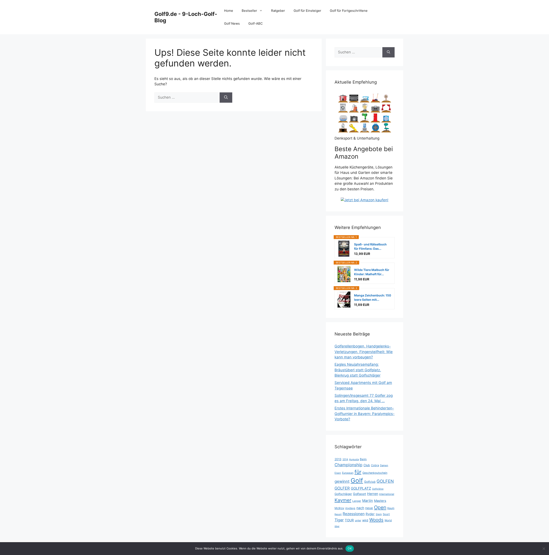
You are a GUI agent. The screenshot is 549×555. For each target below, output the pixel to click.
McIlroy (339, 508)
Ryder (370, 514)
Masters (380, 501)
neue (369, 508)
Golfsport (359, 494)
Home (228, 11)
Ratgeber (278, 11)
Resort (338, 514)
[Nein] (543, 548)
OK (350, 548)
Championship (348, 464)
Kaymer (343, 500)
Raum (390, 508)
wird (365, 520)
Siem (379, 514)
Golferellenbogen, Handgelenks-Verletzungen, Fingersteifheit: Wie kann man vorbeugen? (364, 351)
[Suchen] (226, 97)
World (388, 520)
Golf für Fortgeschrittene (349, 11)
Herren (372, 494)
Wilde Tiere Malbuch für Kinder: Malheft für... (371, 272)
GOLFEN (385, 481)
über (337, 526)
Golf (357, 480)
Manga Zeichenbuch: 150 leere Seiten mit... (372, 297)
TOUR (349, 520)
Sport (386, 514)
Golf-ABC (255, 23)
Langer (356, 500)
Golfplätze (377, 488)
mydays (350, 508)
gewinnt (342, 481)
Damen (384, 465)
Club (366, 465)
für (357, 472)
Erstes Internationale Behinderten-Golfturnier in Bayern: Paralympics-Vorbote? (365, 413)
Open (380, 507)
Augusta (354, 459)
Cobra (375, 465)
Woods (376, 519)
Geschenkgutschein (374, 472)
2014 (345, 459)
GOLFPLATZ (361, 488)
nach (360, 508)
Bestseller (249, 11)
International (386, 494)
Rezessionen (354, 513)
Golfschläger (343, 494)
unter (358, 520)
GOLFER (342, 488)
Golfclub (370, 481)
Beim (363, 459)
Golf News (232, 23)
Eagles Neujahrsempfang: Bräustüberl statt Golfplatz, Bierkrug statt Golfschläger (358, 370)
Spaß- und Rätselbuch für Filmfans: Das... (370, 246)
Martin (367, 500)
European (347, 472)
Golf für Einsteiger (307, 11)
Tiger (339, 520)
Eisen (338, 472)
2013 (338, 459)
